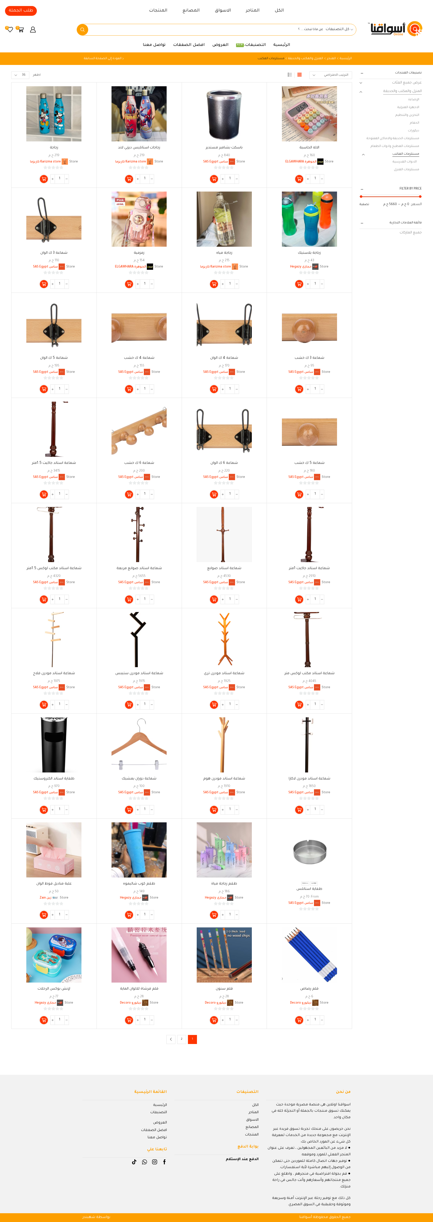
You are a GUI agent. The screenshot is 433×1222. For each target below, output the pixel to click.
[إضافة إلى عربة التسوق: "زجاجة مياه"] (214, 284)
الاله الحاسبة (309, 148)
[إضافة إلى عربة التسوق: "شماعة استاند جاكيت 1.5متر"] (44, 494)
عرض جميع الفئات (407, 83)
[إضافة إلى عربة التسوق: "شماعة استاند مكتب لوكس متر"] (299, 705)
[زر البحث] (82, 29)
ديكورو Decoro (300, 1003)
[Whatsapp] (144, 1161)
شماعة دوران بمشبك (139, 779)
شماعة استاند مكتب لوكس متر (309, 674)
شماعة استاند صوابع (224, 569)
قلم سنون (224, 989)
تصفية (364, 204)
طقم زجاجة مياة (224, 884)
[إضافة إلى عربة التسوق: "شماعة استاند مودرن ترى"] (214, 705)
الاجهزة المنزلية (408, 107)
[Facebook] (164, 1161)
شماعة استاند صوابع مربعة (139, 569)
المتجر (331, 58)
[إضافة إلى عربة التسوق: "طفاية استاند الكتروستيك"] (44, 810)
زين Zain (45, 898)
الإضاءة (413, 100)
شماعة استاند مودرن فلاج (54, 674)
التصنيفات (251, 45)
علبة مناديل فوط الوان (54, 884)
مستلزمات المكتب (405, 154)
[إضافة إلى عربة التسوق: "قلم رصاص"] (299, 1020)
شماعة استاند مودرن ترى (224, 674)
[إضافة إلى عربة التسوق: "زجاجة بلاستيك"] (299, 284)
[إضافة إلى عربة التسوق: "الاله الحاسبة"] (299, 179)
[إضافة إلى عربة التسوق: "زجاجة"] (44, 179)
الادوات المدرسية (405, 162)
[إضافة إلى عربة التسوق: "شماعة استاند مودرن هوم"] (214, 810)
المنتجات (158, 11)
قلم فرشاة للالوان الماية (139, 989)
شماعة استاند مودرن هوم (224, 779)
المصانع (191, 11)
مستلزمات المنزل (406, 169)
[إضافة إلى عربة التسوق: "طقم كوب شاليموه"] (129, 915)
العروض (220, 45)
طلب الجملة (21, 11)
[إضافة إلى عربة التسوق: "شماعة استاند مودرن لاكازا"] (299, 810)
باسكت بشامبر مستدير (224, 148)
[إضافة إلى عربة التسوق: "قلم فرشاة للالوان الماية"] (129, 1020)
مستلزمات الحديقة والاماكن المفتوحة (393, 138)
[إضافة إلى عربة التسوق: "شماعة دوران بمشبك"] (129, 810)
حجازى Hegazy (300, 267)
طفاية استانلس (309, 889)
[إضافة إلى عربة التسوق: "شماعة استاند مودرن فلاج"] (44, 705)
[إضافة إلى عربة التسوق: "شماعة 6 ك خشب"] (129, 494)
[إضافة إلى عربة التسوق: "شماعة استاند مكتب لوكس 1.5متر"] (44, 599)
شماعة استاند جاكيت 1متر (309, 569)
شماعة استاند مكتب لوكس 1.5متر (54, 569)
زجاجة (54, 148)
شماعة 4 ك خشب (139, 358)
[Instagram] (154, 1161)
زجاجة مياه (224, 253)
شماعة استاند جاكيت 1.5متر (54, 463)
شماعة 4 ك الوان (224, 358)
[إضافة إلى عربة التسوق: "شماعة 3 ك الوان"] (44, 284)
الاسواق (223, 11)
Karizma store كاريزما (130, 162)
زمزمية (139, 253)
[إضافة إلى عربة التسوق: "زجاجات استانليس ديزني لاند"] (129, 179)
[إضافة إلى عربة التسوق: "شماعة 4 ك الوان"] (214, 389)
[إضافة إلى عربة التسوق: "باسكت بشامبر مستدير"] (214, 179)
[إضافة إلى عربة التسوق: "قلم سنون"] (214, 1020)
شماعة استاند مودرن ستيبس (139, 674)
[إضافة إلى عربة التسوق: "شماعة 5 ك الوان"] (44, 389)
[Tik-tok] (134, 1161)
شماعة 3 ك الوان (53, 253)
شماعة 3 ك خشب (309, 358)
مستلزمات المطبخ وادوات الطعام (395, 146)
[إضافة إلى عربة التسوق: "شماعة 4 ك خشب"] (129, 389)
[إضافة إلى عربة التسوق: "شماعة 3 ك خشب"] (299, 389)
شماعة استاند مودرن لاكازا (309, 779)
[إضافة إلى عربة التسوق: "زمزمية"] (129, 284)
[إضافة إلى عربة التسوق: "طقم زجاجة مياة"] (214, 915)
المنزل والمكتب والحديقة (305, 58)
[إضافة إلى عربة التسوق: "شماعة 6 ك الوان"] (214, 494)
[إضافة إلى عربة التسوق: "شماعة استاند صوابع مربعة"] (129, 599)
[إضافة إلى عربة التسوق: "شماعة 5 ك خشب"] (299, 494)
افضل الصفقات (189, 45)
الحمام (414, 123)
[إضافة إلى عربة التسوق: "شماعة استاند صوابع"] (214, 599)
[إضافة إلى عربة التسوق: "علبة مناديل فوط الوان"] (44, 915)
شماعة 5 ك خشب (309, 463)
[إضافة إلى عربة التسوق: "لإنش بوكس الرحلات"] (44, 1020)
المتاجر (253, 11)
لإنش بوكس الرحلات (54, 989)
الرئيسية (281, 45)
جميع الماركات (411, 233)
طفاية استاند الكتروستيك (54, 779)
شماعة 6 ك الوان (224, 463)
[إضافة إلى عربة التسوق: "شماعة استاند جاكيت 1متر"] (299, 599)
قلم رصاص (309, 989)
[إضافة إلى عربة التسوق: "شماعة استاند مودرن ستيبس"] (129, 705)
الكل (279, 11)
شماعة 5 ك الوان (54, 358)
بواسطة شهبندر (96, 1217)
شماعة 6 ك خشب (139, 463)
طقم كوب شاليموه (139, 884)
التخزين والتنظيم (407, 115)
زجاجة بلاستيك (309, 253)
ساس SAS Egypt (215, 162)
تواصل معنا (154, 45)
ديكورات (413, 131)
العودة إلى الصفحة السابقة (103, 58)
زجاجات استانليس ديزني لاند (139, 148)
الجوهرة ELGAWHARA (300, 162)
